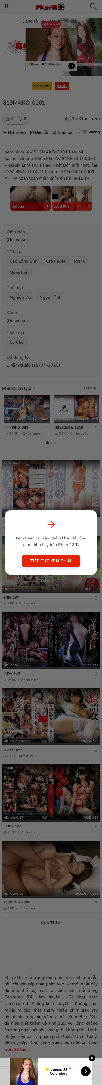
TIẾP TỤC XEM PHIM (50, 561)
